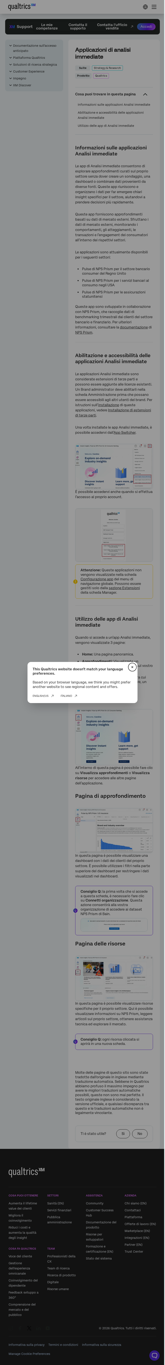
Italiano (66, 695)
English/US (41, 695)
